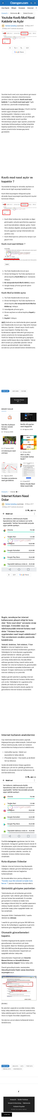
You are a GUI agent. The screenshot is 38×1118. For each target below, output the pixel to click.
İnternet (30, 8)
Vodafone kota (17, 1069)
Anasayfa (13, 1099)
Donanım (22, 8)
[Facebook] (18, 1091)
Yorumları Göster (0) (19, 400)
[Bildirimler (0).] (35, 2)
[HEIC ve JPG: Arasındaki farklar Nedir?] (28, 442)
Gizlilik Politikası (23, 1099)
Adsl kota (15, 1066)
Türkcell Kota (7, 1069)
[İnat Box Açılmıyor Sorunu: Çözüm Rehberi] (9, 417)
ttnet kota (29, 1066)
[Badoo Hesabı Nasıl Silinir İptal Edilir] (28, 470)
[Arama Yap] (31, 2)
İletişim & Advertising (14, 1103)
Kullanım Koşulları (19, 1106)
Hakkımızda (26, 1103)
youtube (23, 391)
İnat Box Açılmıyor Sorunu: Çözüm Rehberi (8, 427)
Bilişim (13, 8)
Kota (22, 1066)
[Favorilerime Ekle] (10, 48)
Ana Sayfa (5, 8)
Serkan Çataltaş (11, 26)
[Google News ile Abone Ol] (19, 52)
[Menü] (3, 2)
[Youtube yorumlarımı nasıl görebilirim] (9, 467)
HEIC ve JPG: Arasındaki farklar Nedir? (27, 457)
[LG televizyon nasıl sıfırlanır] (9, 440)
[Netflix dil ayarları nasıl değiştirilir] (28, 417)
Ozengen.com (19, 3)
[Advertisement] (19, 73)
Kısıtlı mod (15, 391)
